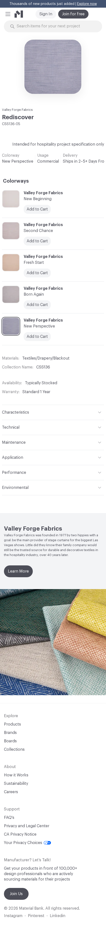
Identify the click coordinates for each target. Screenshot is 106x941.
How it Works (16, 775)
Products (12, 724)
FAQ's (9, 818)
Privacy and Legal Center (26, 826)
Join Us (16, 894)
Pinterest (36, 916)
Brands (10, 733)
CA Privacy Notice (20, 834)
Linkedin (57, 916)
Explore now (87, 4)
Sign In (45, 14)
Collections (14, 749)
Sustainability (16, 784)
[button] (8, 14)
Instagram (13, 916)
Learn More (18, 571)
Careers (11, 792)
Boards (10, 741)
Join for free (73, 14)
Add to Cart (37, 209)
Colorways (16, 181)
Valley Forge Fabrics (17, 109)
